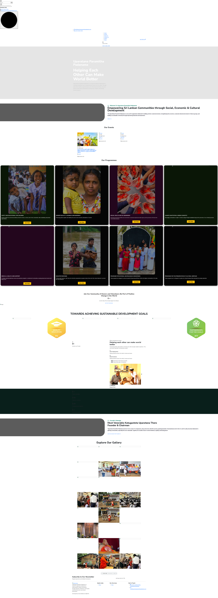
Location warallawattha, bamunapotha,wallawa (135, 585)
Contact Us (106, 37)
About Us (106, 35)
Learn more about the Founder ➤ (114, 433)
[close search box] (1, 1)
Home (105, 33)
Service (105, 34)
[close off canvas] (1, 4)
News (105, 40)
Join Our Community (109, 303)
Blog (100, 585)
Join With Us (142, 39)
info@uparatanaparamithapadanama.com (9, 10)
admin (79, 154)
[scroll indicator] (9, 20)
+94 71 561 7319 (4, 9)
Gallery (105, 38)
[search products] (12, 2)
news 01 (122, 137)
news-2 (100, 137)
